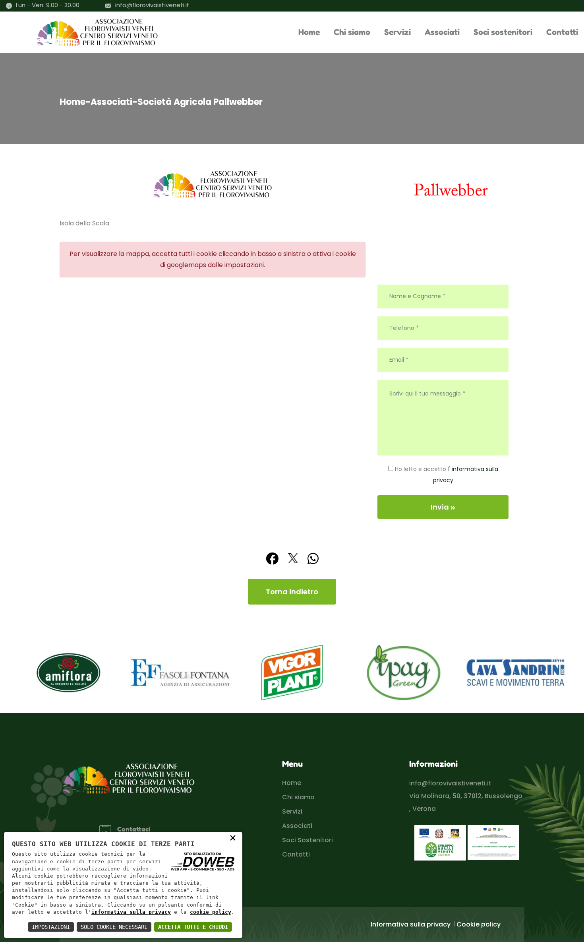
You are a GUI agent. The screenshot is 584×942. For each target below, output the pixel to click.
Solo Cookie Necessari (114, 927)
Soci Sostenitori (307, 840)
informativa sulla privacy (131, 912)
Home (309, 32)
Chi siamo (352, 32)
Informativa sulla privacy (411, 924)
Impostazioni (51, 927)
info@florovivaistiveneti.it (152, 5)
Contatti (562, 32)
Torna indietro (292, 592)
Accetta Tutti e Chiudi (193, 927)
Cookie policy (478, 924)
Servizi (397, 32)
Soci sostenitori (503, 32)
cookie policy (210, 912)
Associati (442, 32)
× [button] (232, 837)
